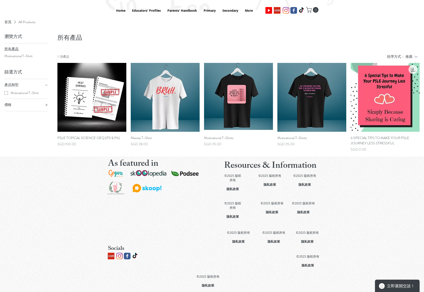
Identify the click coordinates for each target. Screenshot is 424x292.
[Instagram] (286, 10)
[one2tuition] (293, 10)
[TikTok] (301, 10)
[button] (313, 10)
